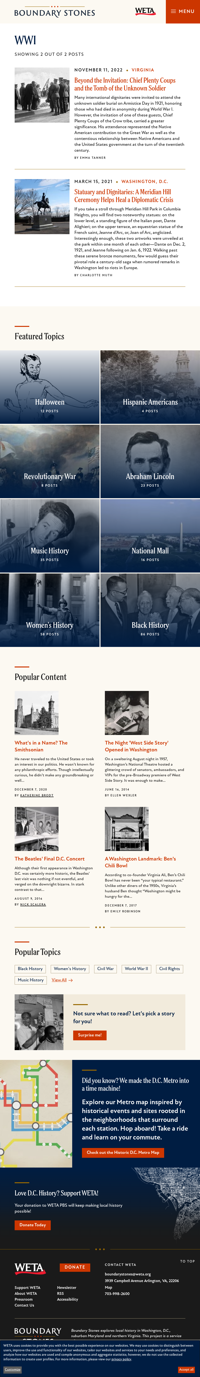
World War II (136, 969)
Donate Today (33, 1225)
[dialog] (100, 1358)
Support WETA (27, 1288)
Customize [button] (12, 1370)
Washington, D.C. (144, 182)
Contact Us (24, 1306)
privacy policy (121, 1359)
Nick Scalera (33, 904)
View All (59, 980)
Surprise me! (90, 1035)
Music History (50, 550)
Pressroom (24, 1300)
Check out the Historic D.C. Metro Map (123, 1153)
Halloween (50, 402)
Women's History (49, 625)
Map (108, 1288)
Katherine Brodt (37, 795)
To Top (187, 1261)
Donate (75, 1267)
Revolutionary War (50, 476)
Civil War (105, 969)
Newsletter (66, 1288)
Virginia (143, 70)
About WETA (26, 1294)
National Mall (150, 550)
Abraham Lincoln (150, 476)
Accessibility (67, 1300)
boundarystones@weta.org (128, 1274)
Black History (150, 625)
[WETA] (145, 12)
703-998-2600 (117, 1294)
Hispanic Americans (150, 402)
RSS (60, 1294)
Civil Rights (169, 969)
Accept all (186, 1370)
